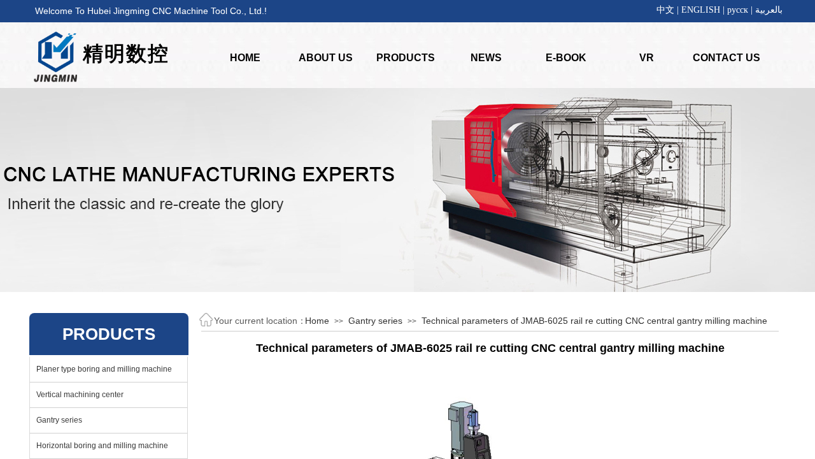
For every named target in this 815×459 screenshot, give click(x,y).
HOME (245, 57)
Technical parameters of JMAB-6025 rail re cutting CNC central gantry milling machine (594, 321)
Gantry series (375, 321)
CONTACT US (726, 57)
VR (646, 57)
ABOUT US (326, 57)
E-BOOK (566, 57)
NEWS (486, 57)
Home (317, 321)
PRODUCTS (405, 57)
